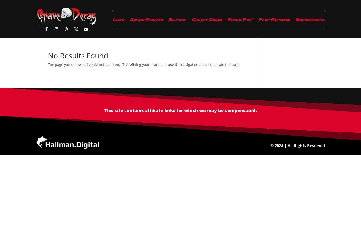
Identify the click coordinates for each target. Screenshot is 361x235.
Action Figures (146, 20)
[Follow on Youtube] (86, 29)
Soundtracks (309, 20)
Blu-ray (177, 20)
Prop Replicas (274, 20)
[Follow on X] (76, 29)
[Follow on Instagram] (56, 29)
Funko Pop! (240, 20)
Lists (118, 20)
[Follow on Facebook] (47, 29)
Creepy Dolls (207, 20)
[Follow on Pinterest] (66, 29)
